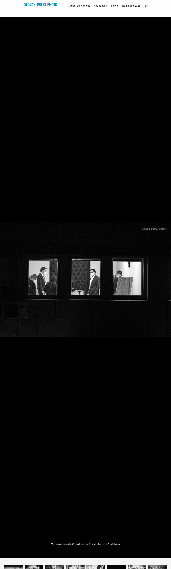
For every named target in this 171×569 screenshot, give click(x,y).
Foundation (100, 5)
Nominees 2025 (131, 5)
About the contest (79, 5)
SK (146, 5)
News (114, 5)
